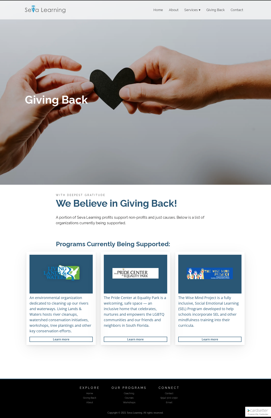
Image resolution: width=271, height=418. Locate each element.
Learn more (61, 339)
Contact (237, 10)
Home (158, 10)
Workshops (129, 402)
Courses (129, 397)
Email (169, 402)
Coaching (129, 393)
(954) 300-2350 (169, 397)
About (173, 10)
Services (191, 10)
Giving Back (215, 10)
